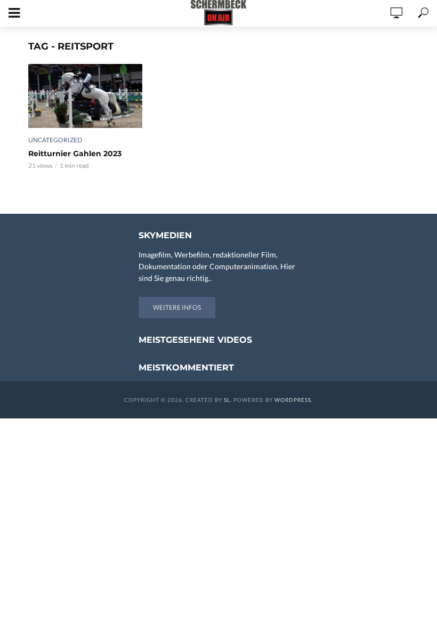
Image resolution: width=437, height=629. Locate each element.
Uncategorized (55, 140)
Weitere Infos (177, 307)
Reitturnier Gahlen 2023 (75, 153)
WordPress (292, 400)
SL (227, 400)
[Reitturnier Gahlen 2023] (85, 95)
